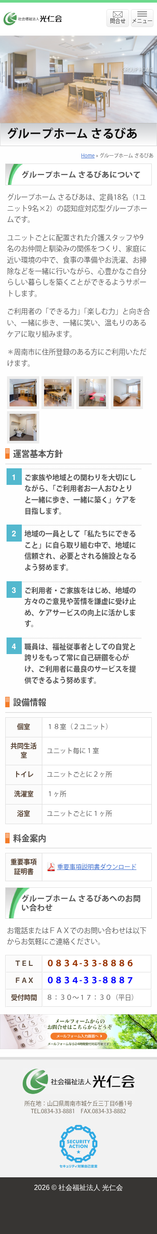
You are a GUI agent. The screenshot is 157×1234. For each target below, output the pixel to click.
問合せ (118, 21)
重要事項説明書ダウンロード (97, 867)
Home (88, 156)
